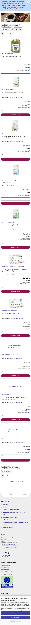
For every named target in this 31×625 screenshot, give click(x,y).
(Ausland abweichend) (18, 97)
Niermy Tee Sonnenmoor (8, 222)
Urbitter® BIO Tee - (7, 394)
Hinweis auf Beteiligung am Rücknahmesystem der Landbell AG (16, 524)
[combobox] (14, 25)
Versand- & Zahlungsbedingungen (11, 509)
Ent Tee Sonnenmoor (7, 89)
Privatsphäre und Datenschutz (10, 517)
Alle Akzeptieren (15, 613)
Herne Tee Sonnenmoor (8, 134)
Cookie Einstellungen (8, 527)
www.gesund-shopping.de (12, 545)
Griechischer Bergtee (7, 53)
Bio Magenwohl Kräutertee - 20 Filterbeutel (13, 266)
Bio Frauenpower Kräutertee (9, 310)
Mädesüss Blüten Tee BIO (8, 438)
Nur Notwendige (15, 617)
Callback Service (7, 520)
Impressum (6, 504)
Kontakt (5, 507)
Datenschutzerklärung (16, 609)
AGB (4, 514)
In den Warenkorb (15, 114)
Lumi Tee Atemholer (7, 178)
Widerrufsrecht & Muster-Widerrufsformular (14, 512)
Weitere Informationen (15, 621)
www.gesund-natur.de (11, 547)
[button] (3, 25)
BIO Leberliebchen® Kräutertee (10, 354)
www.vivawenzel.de (10, 544)
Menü (2, 2)
